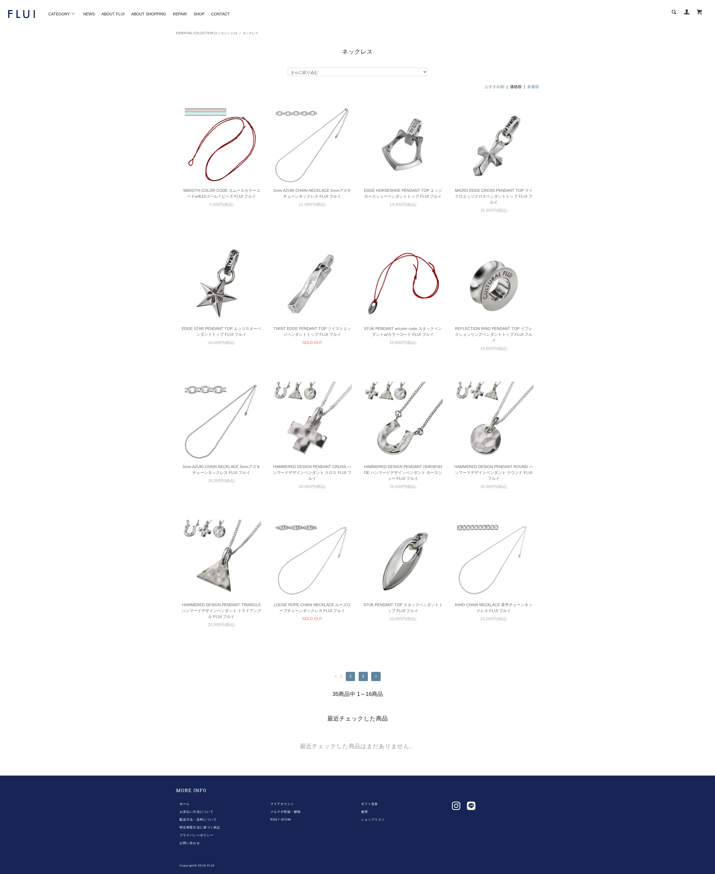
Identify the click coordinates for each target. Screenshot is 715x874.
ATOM (286, 819)
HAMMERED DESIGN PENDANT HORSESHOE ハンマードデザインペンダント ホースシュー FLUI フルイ (403, 472)
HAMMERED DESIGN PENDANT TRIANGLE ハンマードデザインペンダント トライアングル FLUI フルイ (221, 611)
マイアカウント (282, 804)
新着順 (533, 86)
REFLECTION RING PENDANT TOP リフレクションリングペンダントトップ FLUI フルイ (493, 334)
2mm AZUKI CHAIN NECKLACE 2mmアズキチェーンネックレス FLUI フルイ (312, 193)
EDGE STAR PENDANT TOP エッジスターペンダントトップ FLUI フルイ (221, 331)
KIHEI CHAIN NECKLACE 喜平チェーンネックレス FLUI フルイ (493, 608)
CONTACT (220, 14)
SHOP (199, 14)
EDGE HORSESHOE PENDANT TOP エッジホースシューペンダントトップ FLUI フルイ (403, 193)
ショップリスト (373, 819)
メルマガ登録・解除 (285, 811)
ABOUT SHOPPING (148, 14)
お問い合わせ (190, 843)
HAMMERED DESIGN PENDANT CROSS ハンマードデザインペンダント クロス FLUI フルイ (312, 472)
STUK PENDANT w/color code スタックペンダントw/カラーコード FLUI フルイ (403, 331)
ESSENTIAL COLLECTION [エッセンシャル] (206, 33)
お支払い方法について (196, 811)
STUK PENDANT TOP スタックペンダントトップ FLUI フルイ (403, 608)
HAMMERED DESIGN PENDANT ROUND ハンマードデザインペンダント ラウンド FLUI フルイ (493, 472)
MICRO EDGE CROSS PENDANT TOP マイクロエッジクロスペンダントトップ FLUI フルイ (494, 196)
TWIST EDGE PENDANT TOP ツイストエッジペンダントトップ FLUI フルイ (312, 331)
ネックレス (250, 33)
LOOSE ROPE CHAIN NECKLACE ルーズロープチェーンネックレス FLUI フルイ (312, 608)
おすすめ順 (494, 86)
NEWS (89, 14)
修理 (364, 811)
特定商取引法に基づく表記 (200, 827)
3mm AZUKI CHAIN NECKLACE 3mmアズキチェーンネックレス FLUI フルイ (221, 469)
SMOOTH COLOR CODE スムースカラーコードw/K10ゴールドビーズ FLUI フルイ (221, 193)
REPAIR (180, 14)
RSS (273, 819)
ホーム (185, 804)
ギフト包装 (369, 804)
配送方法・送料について (198, 819)
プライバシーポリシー (196, 835)
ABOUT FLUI (113, 14)
